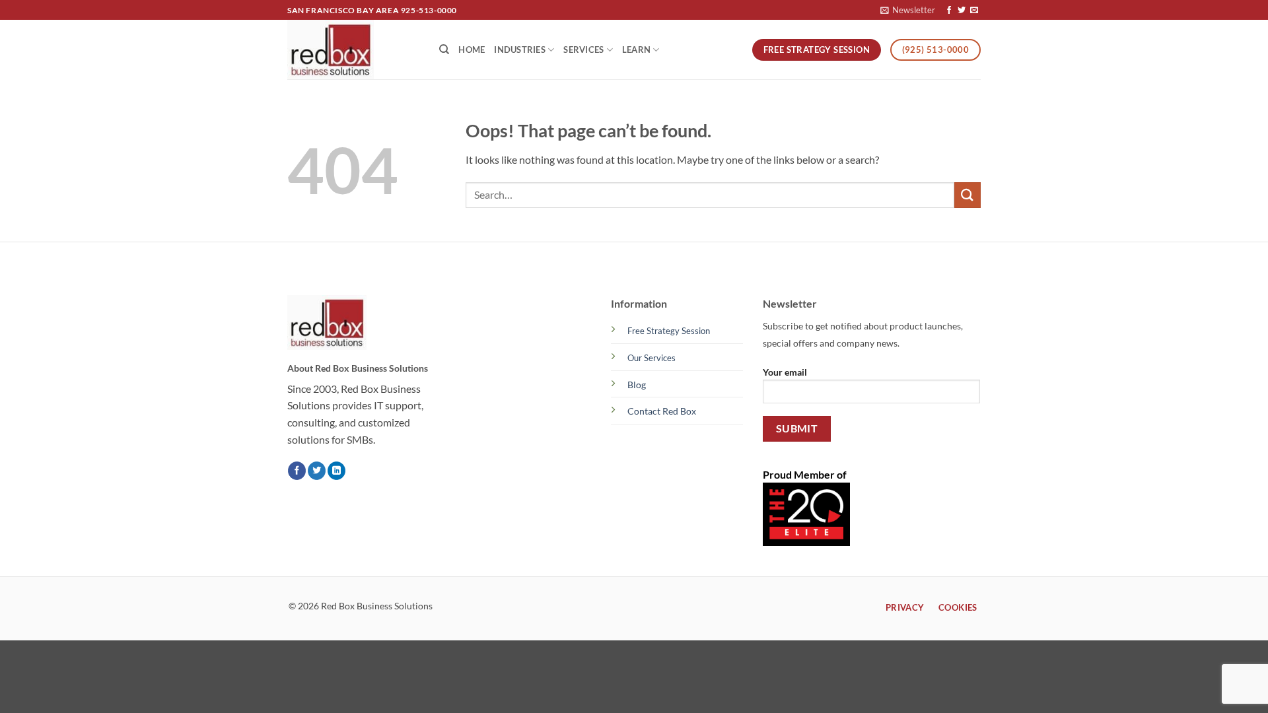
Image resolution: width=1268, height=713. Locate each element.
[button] (907, 10)
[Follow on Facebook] (949, 10)
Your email (785, 372)
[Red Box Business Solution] (353, 49)
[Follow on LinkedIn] (336, 470)
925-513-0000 (429, 10)
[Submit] (967, 195)
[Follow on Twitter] (962, 10)
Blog (636, 384)
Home (471, 49)
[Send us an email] (974, 10)
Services (583, 49)
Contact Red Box (661, 411)
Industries (520, 49)
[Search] (444, 49)
